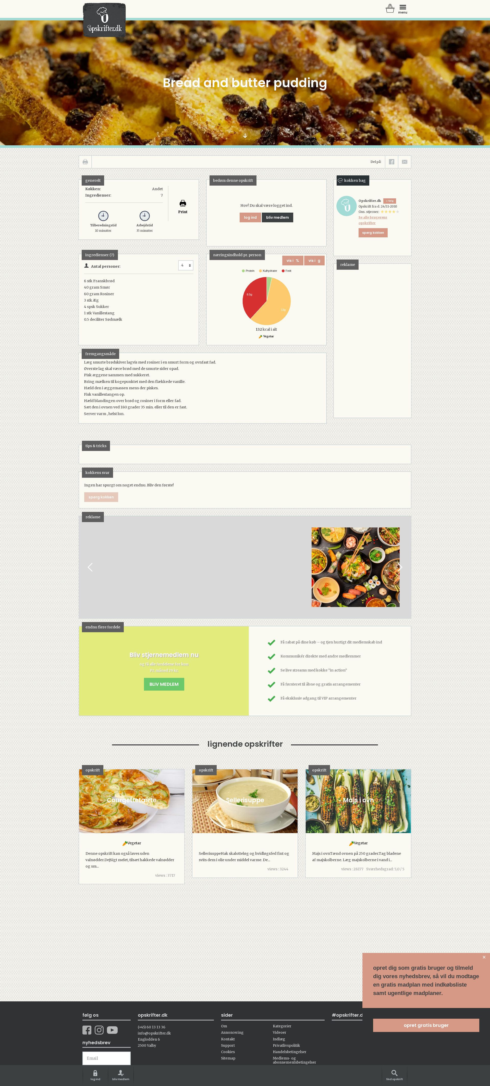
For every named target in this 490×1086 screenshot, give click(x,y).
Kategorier (282, 1026)
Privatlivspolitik (286, 1045)
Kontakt (228, 1039)
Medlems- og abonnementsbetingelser (294, 1060)
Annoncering (232, 1032)
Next (399, 567)
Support (228, 1045)
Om (224, 1026)
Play (83, 567)
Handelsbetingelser (290, 1052)
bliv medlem (277, 217)
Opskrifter (104, 20)
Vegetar (268, 336)
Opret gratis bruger (426, 1025)
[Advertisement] (372, 340)
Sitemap (228, 1058)
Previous (90, 567)
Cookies (228, 1052)
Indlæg (279, 1039)
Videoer (279, 1032)
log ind (250, 217)
